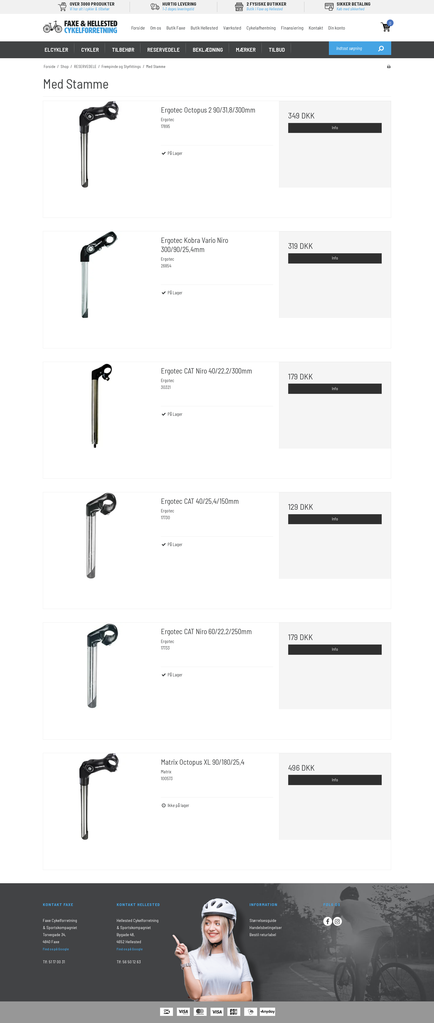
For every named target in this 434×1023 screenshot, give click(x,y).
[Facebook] (327, 921)
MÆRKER (246, 49)
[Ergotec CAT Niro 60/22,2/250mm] (99, 679)
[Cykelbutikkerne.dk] (80, 26)
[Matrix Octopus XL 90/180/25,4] (99, 809)
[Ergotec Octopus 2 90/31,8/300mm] (99, 157)
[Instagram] (337, 921)
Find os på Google (56, 949)
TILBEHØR (123, 49)
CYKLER (90, 49)
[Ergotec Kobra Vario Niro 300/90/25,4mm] (99, 287)
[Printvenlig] (388, 66)
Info (335, 127)
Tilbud (277, 49)
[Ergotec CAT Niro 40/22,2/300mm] (99, 418)
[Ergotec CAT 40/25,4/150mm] (99, 548)
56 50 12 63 (132, 961)
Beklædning (208, 49)
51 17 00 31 (57, 961)
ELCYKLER (56, 49)
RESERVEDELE (163, 49)
